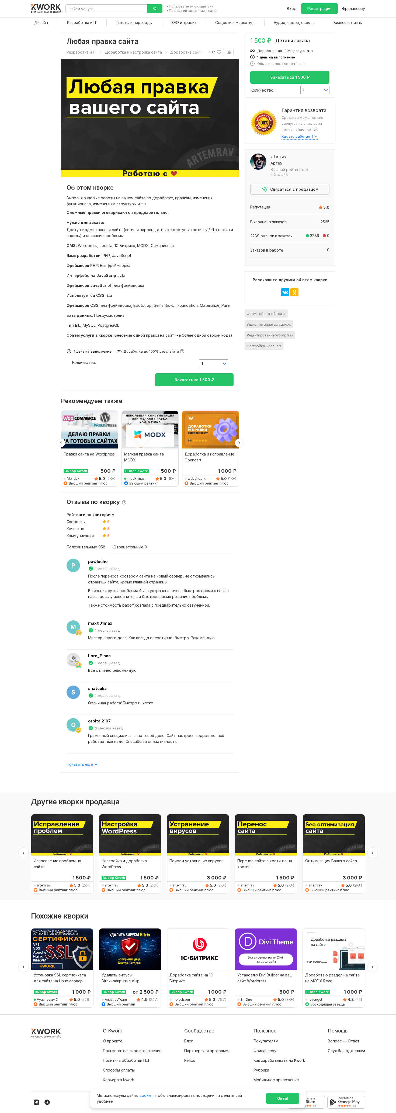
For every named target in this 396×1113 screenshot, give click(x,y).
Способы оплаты (119, 1070)
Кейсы (190, 1060)
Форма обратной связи (266, 313)
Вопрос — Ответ (343, 1041)
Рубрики (261, 1070)
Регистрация (319, 8)
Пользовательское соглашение (132, 1050)
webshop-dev (199, 478)
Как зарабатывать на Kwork (279, 1060)
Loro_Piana (99, 655)
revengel (315, 999)
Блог (188, 1041)
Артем (276, 163)
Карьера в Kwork (118, 1079)
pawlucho (98, 561)
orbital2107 (99, 721)
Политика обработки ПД (126, 1060)
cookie (145, 1095)
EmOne (246, 999)
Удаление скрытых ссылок (269, 324)
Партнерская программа (207, 1050)
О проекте (112, 1041)
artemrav (278, 156)
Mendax (73, 478)
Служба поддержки (346, 1050)
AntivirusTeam (116, 999)
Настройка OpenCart (264, 345)
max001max (100, 623)
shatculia (97, 688)
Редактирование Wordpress (270, 335)
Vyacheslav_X (47, 999)
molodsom (181, 999)
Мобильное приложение (276, 1079)
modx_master (138, 478)
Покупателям (265, 1041)
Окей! (282, 1098)
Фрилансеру (353, 8)
